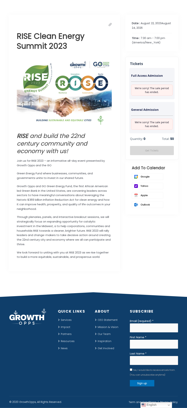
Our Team (104, 334)
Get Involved (106, 348)
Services (66, 320)
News (64, 348)
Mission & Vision (108, 327)
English (151, 404)
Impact (65, 327)
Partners (66, 334)
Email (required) (141, 321)
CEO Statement (108, 320)
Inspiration (104, 341)
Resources (68, 341)
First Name (138, 337)
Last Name (138, 353)
